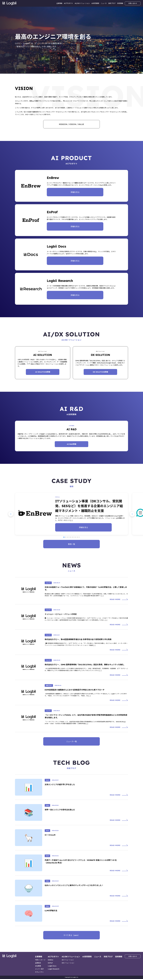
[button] (65, 537)
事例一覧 (71, 544)
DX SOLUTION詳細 (100, 372)
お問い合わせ (132, 3)
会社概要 (38, 966)
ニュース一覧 (71, 741)
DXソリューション (68, 963)
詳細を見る (75, 192)
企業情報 (59, 3)
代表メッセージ (40, 960)
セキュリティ (39, 972)
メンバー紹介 (39, 969)
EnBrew (50, 960)
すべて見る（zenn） (71, 935)
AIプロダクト (68, 3)
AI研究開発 (95, 3)
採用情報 (120, 3)
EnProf (50, 963)
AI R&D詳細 (71, 444)
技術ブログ (112, 3)
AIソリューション (68, 960)
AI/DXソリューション (82, 3)
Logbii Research (53, 969)
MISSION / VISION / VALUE (71, 124)
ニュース (104, 3)
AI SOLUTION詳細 (42, 372)
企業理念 (38, 963)
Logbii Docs (52, 966)
